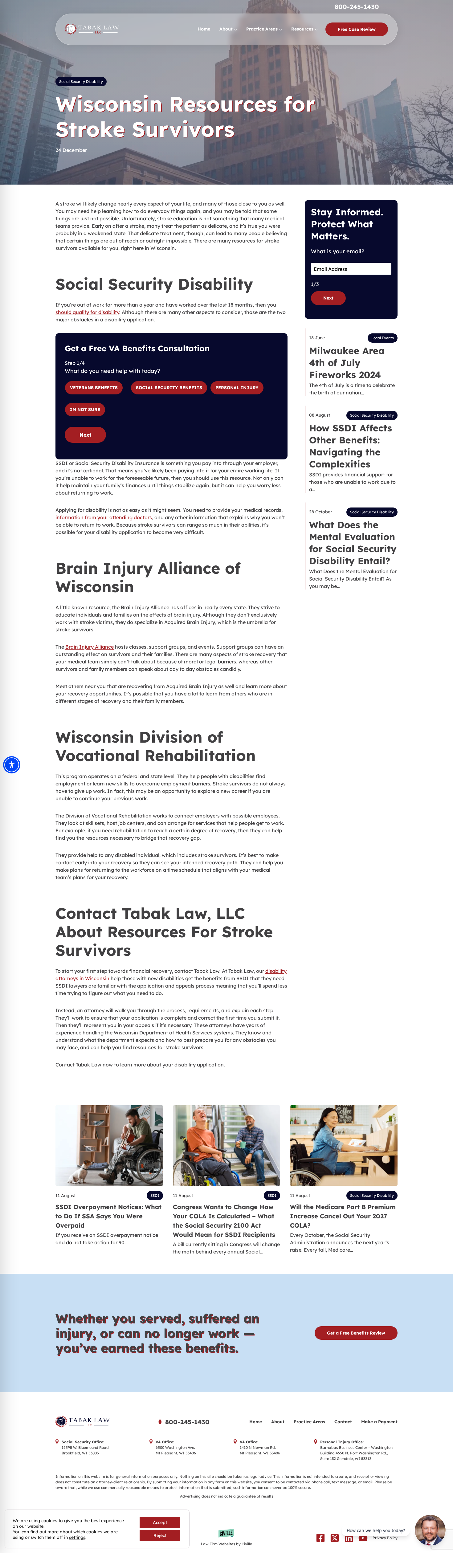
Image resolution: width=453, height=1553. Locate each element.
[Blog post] (109, 1145)
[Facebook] (320, 1538)
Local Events (382, 338)
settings (77, 1537)
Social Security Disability (81, 81)
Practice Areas (309, 1422)
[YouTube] (363, 1538)
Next (85, 435)
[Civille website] (226, 1538)
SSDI (154, 1195)
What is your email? (337, 251)
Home (204, 29)
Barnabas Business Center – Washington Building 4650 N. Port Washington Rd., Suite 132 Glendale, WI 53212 (356, 1453)
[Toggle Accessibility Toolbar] (12, 765)
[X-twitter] (334, 1538)
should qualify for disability (87, 312)
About (277, 1422)
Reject (159, 1535)
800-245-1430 (357, 6)
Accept (160, 1522)
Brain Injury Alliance (89, 647)
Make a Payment (379, 1422)
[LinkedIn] (348, 1538)
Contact (343, 1422)
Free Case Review (357, 29)
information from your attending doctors (103, 517)
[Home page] (98, 1422)
